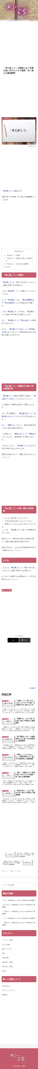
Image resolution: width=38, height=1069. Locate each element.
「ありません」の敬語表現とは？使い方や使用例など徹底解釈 (18, 906)
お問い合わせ (6, 986)
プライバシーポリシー (8, 990)
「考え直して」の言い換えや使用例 (17, 264)
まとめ (8, 267)
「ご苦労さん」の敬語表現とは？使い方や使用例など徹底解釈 (18, 913)
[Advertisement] (19, 43)
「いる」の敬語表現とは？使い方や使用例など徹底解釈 (18, 918)
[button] (24, 640)
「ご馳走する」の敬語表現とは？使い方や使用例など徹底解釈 (18, 924)
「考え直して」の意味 (13, 255)
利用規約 (4, 995)
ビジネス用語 (7, 590)
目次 (16, 251)
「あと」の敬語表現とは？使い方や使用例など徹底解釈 (18, 900)
